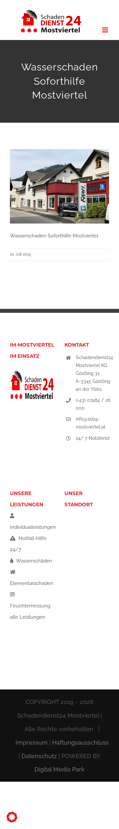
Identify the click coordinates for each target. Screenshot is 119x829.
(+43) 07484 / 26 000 (93, 404)
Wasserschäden (33, 561)
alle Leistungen (27, 617)
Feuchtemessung (30, 606)
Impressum (32, 742)
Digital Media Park (59, 769)
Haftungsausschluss (80, 742)
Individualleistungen (33, 527)
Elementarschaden (31, 583)
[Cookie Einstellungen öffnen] (12, 821)
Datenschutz (39, 756)
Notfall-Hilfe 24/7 (28, 544)
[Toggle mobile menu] (105, 29)
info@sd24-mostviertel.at (90, 423)
